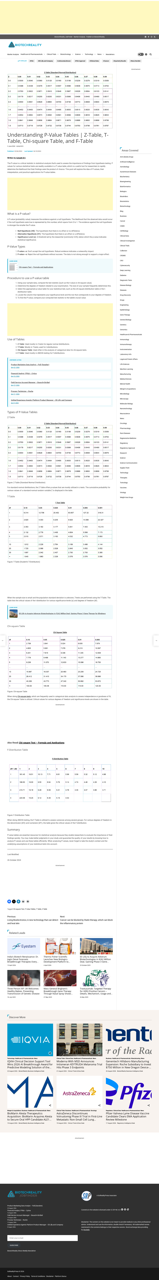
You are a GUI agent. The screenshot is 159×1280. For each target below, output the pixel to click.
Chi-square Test (18, 909)
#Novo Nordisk (135, 61)
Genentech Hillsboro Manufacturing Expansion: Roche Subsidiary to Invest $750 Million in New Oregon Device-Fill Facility (128, 1065)
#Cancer (106, 61)
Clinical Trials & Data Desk (76, 1071)
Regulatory (124, 443)
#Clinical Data (94, 61)
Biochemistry (124, 177)
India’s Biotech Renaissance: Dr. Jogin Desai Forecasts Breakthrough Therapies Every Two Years (23, 960)
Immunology (124, 339)
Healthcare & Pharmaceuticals (31, 54)
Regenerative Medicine (128, 438)
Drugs (122, 300)
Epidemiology (125, 310)
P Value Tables (30, 909)
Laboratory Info (125, 354)
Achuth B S (19, 146)
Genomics (123, 330)
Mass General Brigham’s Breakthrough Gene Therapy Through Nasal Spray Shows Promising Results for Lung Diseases (57, 993)
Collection (123, 251)
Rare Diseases (125, 433)
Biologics (123, 191)
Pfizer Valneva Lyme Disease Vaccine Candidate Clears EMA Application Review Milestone (127, 1116)
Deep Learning (125, 270)
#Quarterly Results (119, 61)
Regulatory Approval (127, 448)
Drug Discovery (125, 295)
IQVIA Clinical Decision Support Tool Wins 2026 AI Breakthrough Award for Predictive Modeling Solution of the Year (30, 1065)
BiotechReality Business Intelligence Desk (31, 1071)
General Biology (125, 320)
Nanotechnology (126, 409)
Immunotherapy (126, 344)
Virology (123, 492)
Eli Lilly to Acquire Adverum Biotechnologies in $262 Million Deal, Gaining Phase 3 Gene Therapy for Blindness (62, 614)
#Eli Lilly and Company (45, 61)
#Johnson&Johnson (64, 61)
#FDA (32, 61)
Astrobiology (124, 167)
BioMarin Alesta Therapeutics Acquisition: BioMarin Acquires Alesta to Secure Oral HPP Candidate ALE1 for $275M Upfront (29, 1118)
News (99, 54)
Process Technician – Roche (17, 1220)
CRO (121, 260)
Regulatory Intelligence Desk (126, 1123)
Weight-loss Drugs (126, 497)
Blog (121, 211)
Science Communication (128, 463)
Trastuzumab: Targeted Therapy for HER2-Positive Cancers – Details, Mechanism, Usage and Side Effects (95, 992)
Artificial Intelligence (127, 162)
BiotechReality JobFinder (63, 37)
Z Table (44, 909)
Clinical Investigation (127, 241)
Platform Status (60, 1276)
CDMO (122, 226)
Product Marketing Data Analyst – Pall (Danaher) (25, 1206)
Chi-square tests (24, 696)
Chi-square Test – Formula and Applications (36, 267)
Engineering (124, 305)
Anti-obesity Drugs (126, 157)
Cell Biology (124, 231)
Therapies (123, 478)
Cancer (122, 221)
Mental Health (125, 384)
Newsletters (110, 54)
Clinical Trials (51, 54)
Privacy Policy (25, 1276)
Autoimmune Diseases (128, 172)
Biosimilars (124, 196)
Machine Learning (126, 369)
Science (78, 54)
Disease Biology (125, 285)
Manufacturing (125, 374)
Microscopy (124, 399)
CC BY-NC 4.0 (115, 1210)
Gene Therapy (125, 315)
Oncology (123, 423)
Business (123, 216)
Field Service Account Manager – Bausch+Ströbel (25, 1215)
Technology (89, 54)
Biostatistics (124, 201)
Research (123, 453)
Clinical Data (124, 236)
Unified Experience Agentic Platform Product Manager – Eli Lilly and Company (35, 1225)
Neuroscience (125, 413)
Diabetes (123, 275)
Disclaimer (50, 1276)
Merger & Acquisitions (128, 389)
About (9, 1276)
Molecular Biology (126, 404)
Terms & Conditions (38, 1276)
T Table (38, 909)
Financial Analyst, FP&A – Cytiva (19, 1210)
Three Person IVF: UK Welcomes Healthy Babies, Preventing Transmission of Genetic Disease (23, 991)
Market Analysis (79, 37)
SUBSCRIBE (14, 1245)
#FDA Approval (80, 61)
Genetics (123, 325)
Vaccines (123, 488)
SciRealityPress (103, 1195)
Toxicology (124, 483)
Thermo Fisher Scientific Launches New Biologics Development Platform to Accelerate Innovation (56, 960)
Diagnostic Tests (126, 280)
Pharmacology (125, 428)
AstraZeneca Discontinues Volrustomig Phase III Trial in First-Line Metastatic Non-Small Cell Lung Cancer (79, 1118)
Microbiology (124, 394)
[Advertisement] (79, 17)
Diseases (123, 290)
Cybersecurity (125, 265)
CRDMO (123, 256)
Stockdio (86, 1230)
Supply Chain (124, 468)
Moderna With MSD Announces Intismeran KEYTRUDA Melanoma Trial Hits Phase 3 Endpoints (79, 1064)
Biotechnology (65, 54)
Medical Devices (125, 379)
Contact (16, 1276)
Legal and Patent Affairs (129, 359)
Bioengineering (125, 182)
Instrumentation (126, 349)
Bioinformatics (125, 186)
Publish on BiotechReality (95, 37)
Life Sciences (124, 364)
